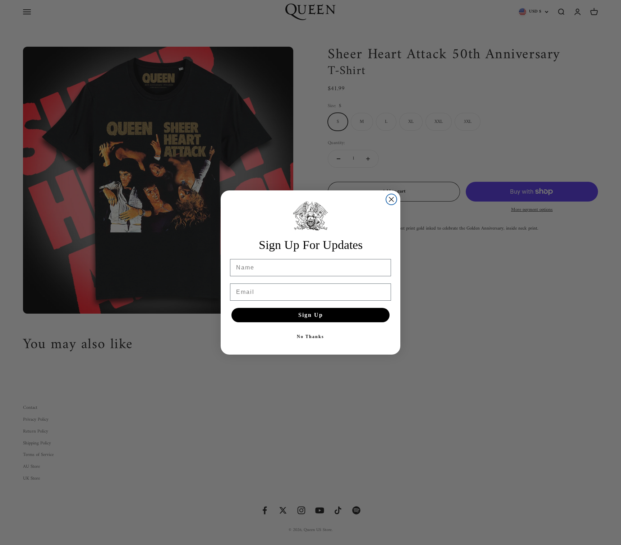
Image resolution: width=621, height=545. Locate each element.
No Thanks (310, 336)
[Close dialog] (391, 199)
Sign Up (310, 315)
